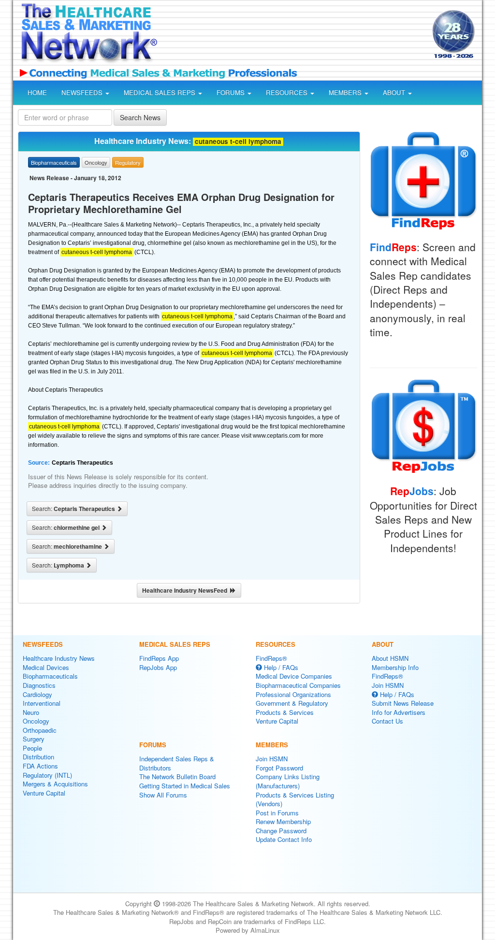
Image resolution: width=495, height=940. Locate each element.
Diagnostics (39, 685)
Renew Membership (283, 821)
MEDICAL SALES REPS (160, 92)
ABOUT (395, 92)
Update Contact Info (284, 839)
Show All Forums (163, 794)
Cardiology (37, 694)
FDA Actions (40, 765)
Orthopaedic (40, 730)
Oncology (36, 721)
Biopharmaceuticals (50, 676)
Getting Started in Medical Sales (184, 785)
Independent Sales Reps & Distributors (176, 763)
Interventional (41, 703)
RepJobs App (158, 667)
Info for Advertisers (398, 712)
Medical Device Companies (294, 676)
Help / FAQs (280, 667)
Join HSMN (272, 758)
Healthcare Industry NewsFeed (186, 590)
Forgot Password (279, 767)
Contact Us (387, 721)
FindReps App (159, 658)
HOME (37, 92)
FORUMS (232, 92)
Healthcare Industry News (59, 658)
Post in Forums (277, 812)
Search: (74, 508)
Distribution (38, 756)
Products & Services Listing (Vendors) (295, 799)
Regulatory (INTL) (47, 775)
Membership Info (395, 667)
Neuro (31, 712)
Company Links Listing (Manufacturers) (288, 781)
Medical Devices (46, 667)
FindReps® (271, 658)
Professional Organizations (293, 694)
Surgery (33, 738)
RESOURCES (287, 92)
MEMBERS (346, 92)
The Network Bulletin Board (177, 776)
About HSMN (390, 658)
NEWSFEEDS (82, 92)
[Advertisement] (292, 35)
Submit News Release (403, 703)
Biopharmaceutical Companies (298, 685)
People (32, 748)
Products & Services (285, 712)
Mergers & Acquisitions (55, 783)
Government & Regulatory (292, 703)
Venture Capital (44, 793)
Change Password (281, 830)
